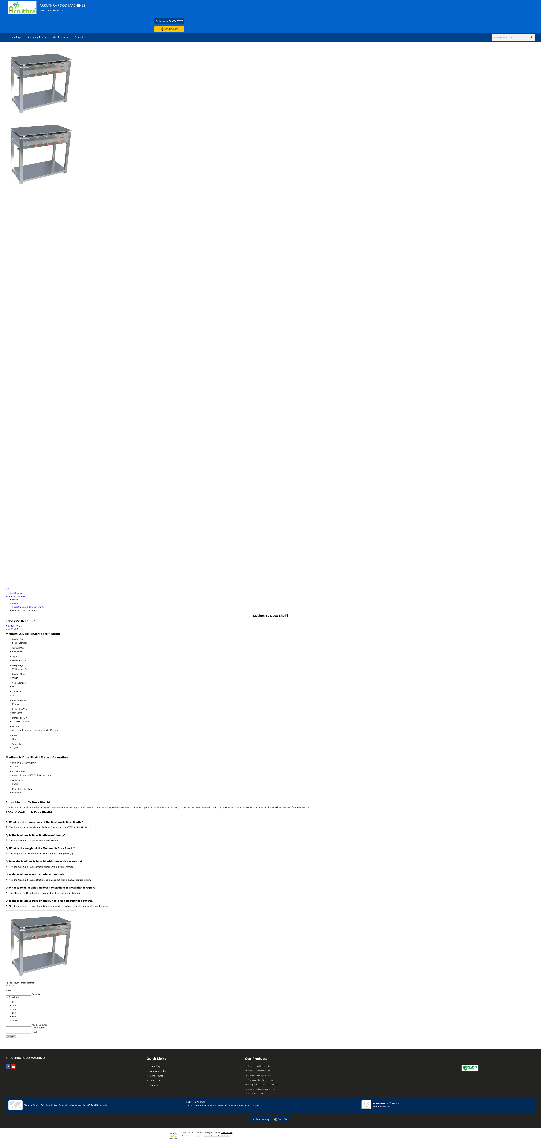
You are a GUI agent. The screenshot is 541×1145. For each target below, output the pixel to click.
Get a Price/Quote (14, 626)
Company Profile (37, 37)
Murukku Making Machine (259, 1066)
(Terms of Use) (226, 1132)
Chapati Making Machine (259, 1070)
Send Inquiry (171, 28)
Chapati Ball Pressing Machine (261, 1089)
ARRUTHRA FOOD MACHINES (62, 7)
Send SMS (283, 1119)
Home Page (15, 37)
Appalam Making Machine (259, 1075)
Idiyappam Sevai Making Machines (263, 1084)
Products (16, 603)
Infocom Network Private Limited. (217, 1136)
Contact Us (81, 37)
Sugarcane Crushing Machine (261, 1080)
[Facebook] (8, 1068)
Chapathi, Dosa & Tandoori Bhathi (28, 607)
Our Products (60, 37)
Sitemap (154, 1085)
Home (15, 599)
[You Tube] (13, 1068)
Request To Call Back (15, 596)
